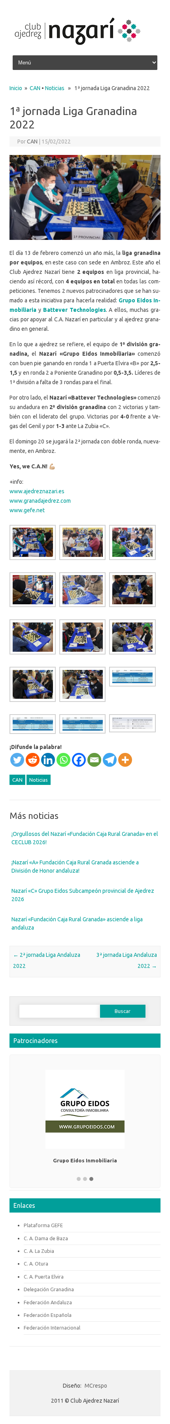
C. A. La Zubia (39, 1251)
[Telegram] (110, 760)
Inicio (15, 88)
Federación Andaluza (48, 1302)
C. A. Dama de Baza (46, 1238)
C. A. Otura (36, 1263)
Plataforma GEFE (43, 1225)
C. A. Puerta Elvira (44, 1276)
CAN (35, 88)
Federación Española (48, 1315)
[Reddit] (33, 760)
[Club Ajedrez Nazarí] (77, 49)
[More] (125, 760)
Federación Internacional (52, 1327)
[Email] (94, 760)
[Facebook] (79, 760)
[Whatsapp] (63, 760)
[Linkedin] (48, 760)
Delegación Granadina (49, 1289)
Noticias (54, 88)
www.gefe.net (27, 510)
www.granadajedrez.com (40, 501)
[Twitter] (17, 760)
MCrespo (96, 1386)
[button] (79, 1179)
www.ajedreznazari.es (36, 491)
